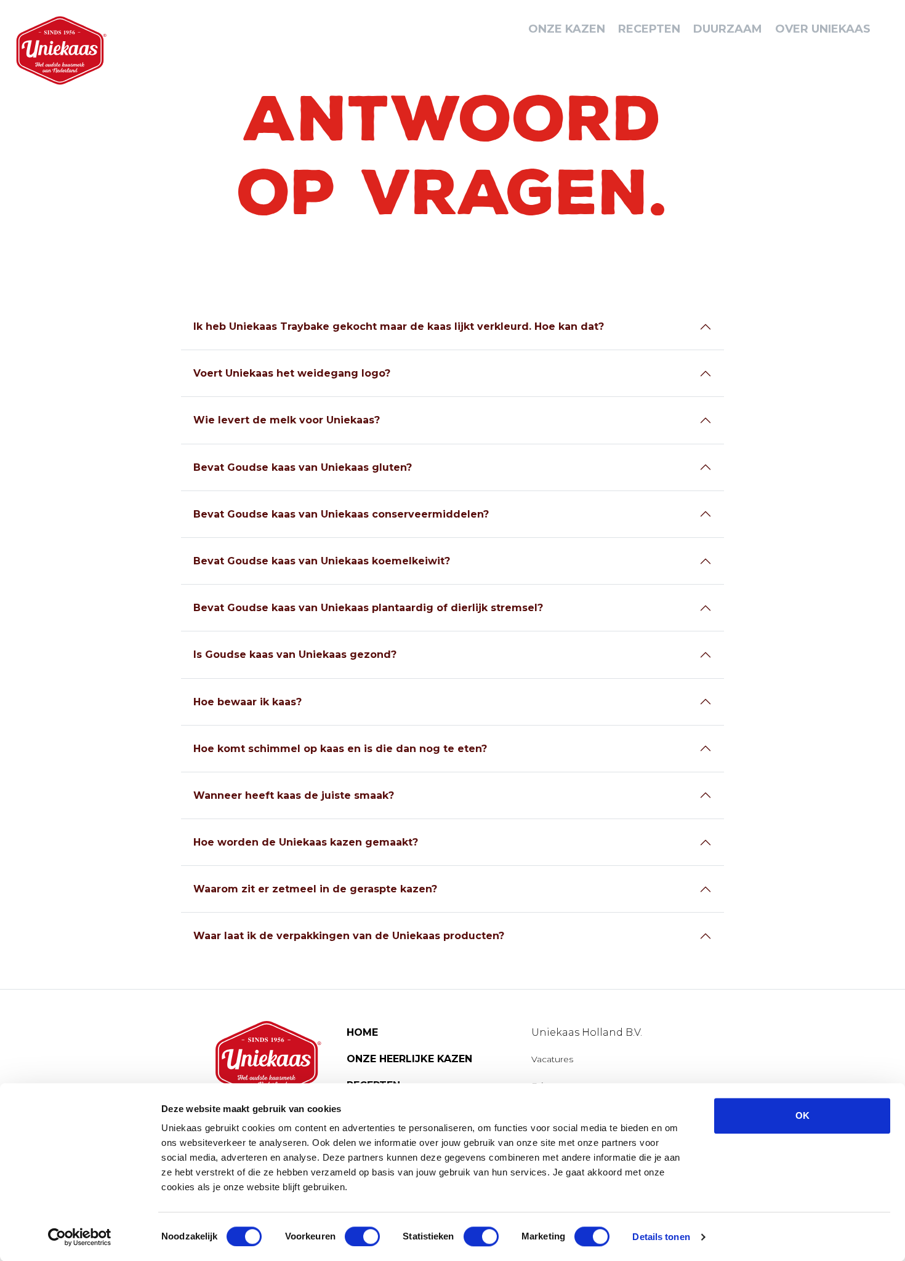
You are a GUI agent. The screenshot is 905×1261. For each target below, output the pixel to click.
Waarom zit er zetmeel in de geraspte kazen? (315, 889)
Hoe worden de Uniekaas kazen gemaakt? (305, 842)
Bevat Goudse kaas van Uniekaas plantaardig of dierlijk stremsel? (368, 608)
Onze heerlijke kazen (409, 1059)
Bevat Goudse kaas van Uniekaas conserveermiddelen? (341, 514)
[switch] (362, 1236)
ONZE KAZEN (566, 29)
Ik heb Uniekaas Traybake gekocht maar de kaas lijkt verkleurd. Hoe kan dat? (398, 326)
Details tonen (661, 1236)
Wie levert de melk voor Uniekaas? (286, 420)
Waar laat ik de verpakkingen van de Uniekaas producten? (348, 936)
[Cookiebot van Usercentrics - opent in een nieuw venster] (80, 1237)
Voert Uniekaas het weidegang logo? (291, 373)
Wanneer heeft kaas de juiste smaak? (293, 795)
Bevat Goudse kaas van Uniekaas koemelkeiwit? (321, 561)
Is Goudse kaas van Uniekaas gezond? (294, 654)
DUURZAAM (727, 29)
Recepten (649, 29)
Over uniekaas (823, 29)
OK (802, 1115)
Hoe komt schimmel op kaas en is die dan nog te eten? (340, 749)
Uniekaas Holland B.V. (586, 1032)
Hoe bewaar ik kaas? (247, 702)
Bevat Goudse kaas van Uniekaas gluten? (302, 467)
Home (362, 1032)
